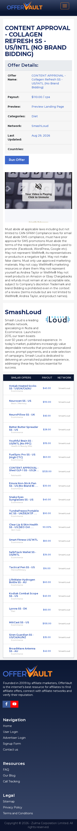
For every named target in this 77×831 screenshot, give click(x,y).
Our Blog (9, 775)
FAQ (6, 769)
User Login (10, 732)
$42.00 (47, 651)
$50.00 (47, 541)
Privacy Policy (12, 807)
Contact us (10, 749)
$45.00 (47, 416)
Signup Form (12, 743)
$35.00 (47, 637)
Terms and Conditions (18, 813)
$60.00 (47, 582)
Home (7, 726)
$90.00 (47, 513)
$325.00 (47, 471)
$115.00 (47, 443)
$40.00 (47, 388)
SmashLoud (40, 126)
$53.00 (47, 457)
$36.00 (47, 554)
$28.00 (47, 429)
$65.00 (47, 609)
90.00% (47, 527)
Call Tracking (11, 781)
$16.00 (47, 568)
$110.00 (47, 402)
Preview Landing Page (48, 106)
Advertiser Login (14, 738)
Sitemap (9, 801)
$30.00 (47, 486)
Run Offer (17, 160)
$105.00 (47, 623)
